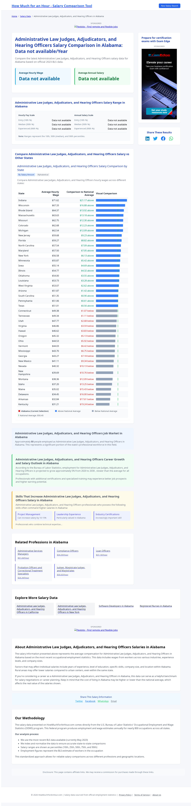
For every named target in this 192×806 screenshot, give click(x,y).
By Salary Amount (26, 174)
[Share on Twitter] (155, 138)
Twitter (79, 701)
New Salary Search (169, 6)
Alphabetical (43, 174)
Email (114, 701)
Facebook (90, 701)
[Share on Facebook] (163, 138)
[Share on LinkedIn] (147, 138)
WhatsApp (103, 701)
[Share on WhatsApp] (171, 138)
